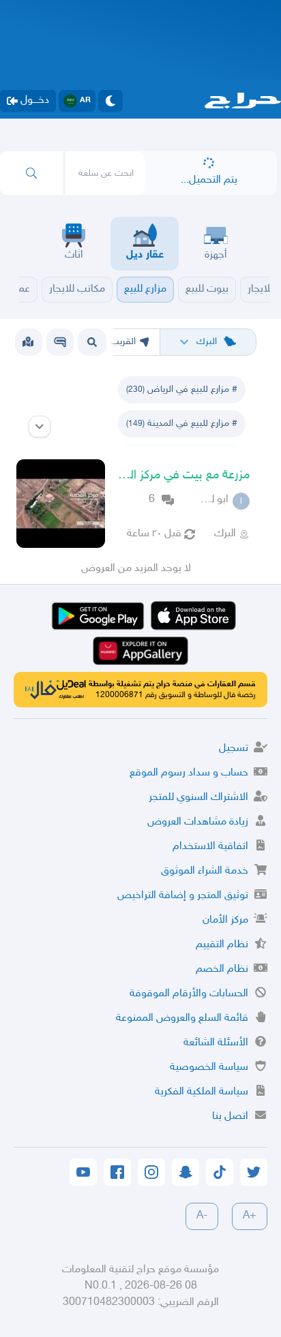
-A (201, 1216)
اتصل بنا (230, 1116)
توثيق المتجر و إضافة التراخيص (182, 895)
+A (249, 1216)
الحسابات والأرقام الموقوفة (189, 993)
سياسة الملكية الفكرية (201, 1092)
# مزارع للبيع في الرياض (181, 389)
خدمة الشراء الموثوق (204, 871)
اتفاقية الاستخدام (210, 846)
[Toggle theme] (110, 101)
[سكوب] (60, 342)
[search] (31, 173)
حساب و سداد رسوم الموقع (189, 773)
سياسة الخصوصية (209, 1067)
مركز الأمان (225, 920)
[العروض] (28, 342)
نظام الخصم (222, 969)
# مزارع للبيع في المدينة (181, 423)
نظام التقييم (222, 944)
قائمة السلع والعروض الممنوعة (182, 1018)
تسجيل (233, 748)
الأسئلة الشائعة (215, 1042)
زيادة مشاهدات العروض (197, 822)
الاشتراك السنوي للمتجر (198, 797)
